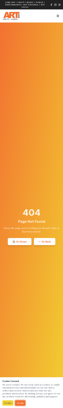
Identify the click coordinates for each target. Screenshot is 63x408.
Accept (20, 403)
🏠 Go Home (19, 241)
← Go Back (45, 241)
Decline (8, 403)
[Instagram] (55, 5)
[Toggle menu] (58, 16)
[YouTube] (59, 5)
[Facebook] (51, 5)
